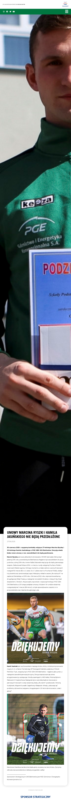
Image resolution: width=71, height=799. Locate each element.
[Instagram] (4, 11)
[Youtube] (13, 11)
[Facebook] (7, 11)
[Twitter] (10, 11)
